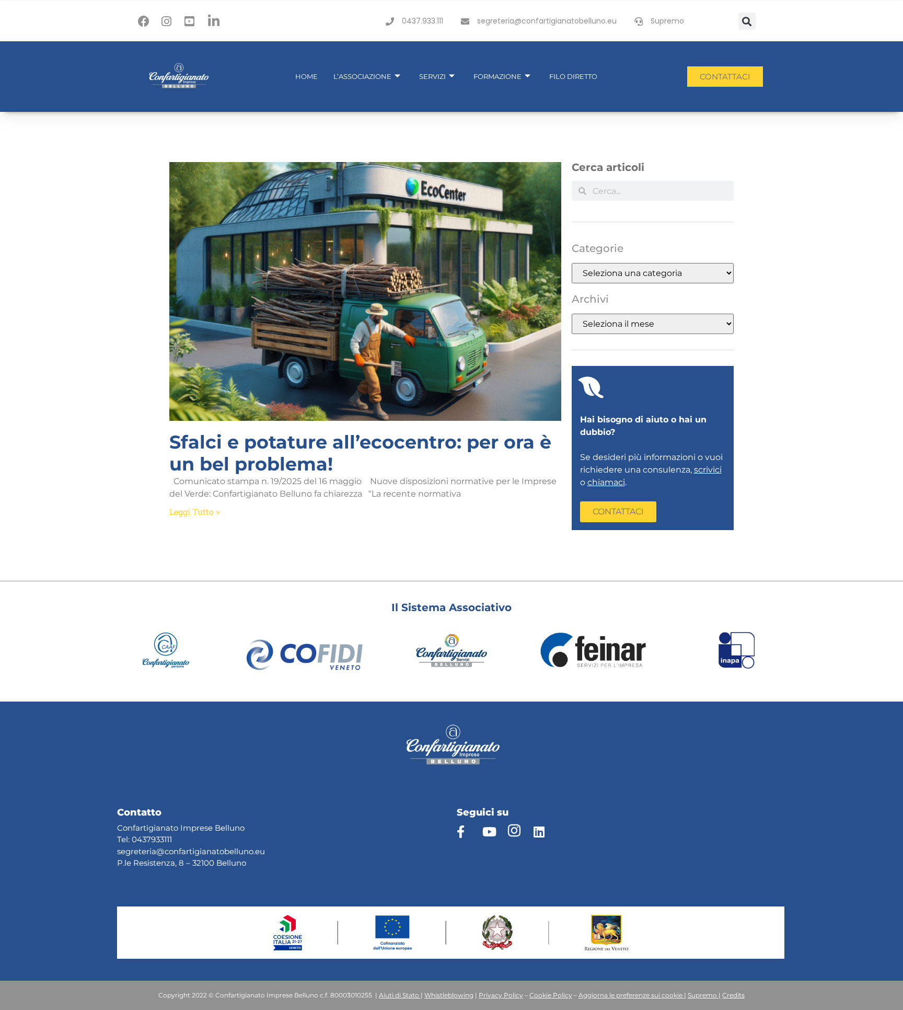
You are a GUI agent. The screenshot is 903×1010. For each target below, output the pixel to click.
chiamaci (606, 482)
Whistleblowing (448, 995)
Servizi (432, 76)
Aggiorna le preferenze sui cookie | (632, 995)
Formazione (497, 76)
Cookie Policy (550, 995)
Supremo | (704, 995)
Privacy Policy (501, 995)
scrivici (708, 470)
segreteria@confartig (158, 851)
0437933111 (152, 839)
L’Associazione (362, 76)
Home (306, 76)
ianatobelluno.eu (232, 851)
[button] (747, 21)
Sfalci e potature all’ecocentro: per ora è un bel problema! (360, 453)
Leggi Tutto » (194, 511)
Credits (733, 995)
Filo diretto (573, 76)
